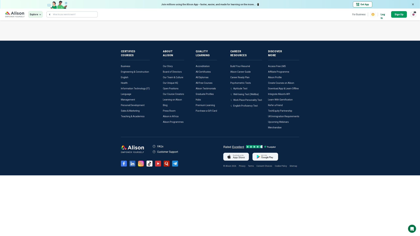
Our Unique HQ (170, 83)
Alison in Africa (170, 116)
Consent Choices (264, 166)
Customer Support (167, 151)
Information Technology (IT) (135, 88)
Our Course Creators (173, 94)
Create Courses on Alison (281, 83)
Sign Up (399, 14)
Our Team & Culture (173, 77)
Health (124, 83)
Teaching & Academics (133, 116)
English (124, 77)
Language (126, 94)
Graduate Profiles (205, 94)
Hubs (198, 99)
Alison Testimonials (206, 88)
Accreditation (203, 66)
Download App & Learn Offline (283, 88)
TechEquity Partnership (280, 110)
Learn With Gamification (280, 99)
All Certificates (203, 71)
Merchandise (275, 127)
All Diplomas (202, 77)
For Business (359, 14)
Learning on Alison (172, 99)
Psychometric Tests (240, 83)
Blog (165, 105)
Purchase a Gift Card (206, 110)
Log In (383, 14)
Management (128, 99)
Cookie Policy (281, 166)
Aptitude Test (240, 88)
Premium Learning (205, 105)
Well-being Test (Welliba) (246, 94)
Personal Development (133, 105)
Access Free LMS (277, 66)
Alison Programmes (173, 122)
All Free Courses (204, 83)
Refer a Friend (275, 105)
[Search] (49, 14)
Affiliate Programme (278, 71)
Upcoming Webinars (278, 122)
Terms (251, 166)
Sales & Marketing (130, 110)
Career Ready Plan (240, 77)
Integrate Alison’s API (279, 94)
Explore (34, 14)
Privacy (242, 166)
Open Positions (170, 88)
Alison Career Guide (240, 71)
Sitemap (293, 166)
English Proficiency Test (245, 105)
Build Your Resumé (240, 66)
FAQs (160, 146)
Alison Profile (275, 77)
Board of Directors (172, 71)
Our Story (168, 66)
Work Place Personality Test (247, 100)
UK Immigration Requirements (283, 116)
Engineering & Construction (135, 71)
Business (125, 66)
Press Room (169, 110)
